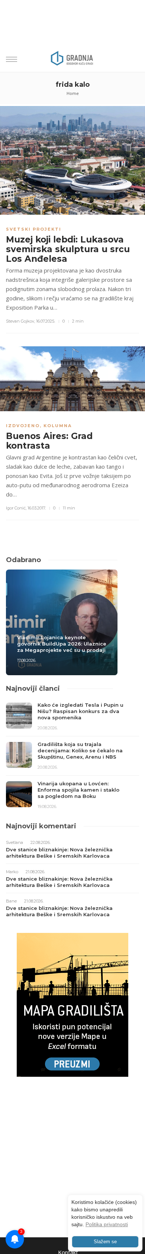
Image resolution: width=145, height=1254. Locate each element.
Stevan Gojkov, (20, 321)
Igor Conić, (16, 508)
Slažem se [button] (105, 1241)
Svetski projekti (33, 229)
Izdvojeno (23, 425)
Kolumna (58, 425)
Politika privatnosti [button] (107, 1224)
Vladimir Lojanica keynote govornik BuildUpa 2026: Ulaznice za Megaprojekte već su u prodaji (61, 643)
